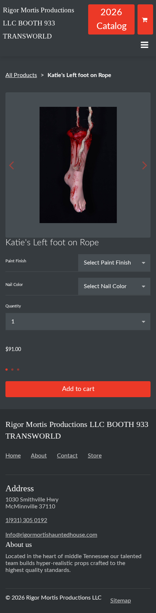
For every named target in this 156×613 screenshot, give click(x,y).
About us (18, 544)
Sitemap (120, 601)
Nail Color (14, 285)
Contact (67, 456)
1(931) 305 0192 (26, 520)
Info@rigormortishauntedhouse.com (51, 535)
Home (13, 456)
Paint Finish (15, 261)
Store (95, 456)
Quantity (13, 306)
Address (19, 488)
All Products (21, 75)
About (39, 456)
